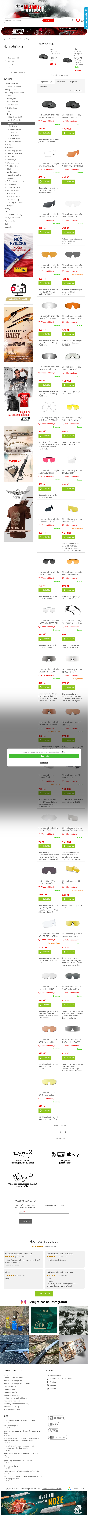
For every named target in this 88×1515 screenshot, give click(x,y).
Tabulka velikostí (10, 1386)
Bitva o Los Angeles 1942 (13, 1426)
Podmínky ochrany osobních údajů (17, 1404)
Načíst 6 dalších (61, 1126)
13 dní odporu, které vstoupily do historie (19, 1420)
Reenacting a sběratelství (14, 93)
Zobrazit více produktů (59, 75)
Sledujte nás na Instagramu (47, 1302)
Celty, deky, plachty (14, 151)
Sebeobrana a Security (13, 215)
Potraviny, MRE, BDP (14, 202)
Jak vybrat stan (9, 1389)
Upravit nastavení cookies (52, 1489)
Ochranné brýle (14, 138)
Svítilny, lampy (12, 108)
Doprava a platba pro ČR (13, 1380)
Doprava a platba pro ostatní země (17, 1383)
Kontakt (6, 1375)
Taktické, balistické (15, 117)
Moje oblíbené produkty (13, 1409)
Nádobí (10, 147)
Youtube (53, 1389)
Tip (10, 64)
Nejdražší (73, 82)
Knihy (7, 224)
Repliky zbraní (10, 89)
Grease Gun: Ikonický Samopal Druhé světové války (21, 1454)
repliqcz (53, 1385)
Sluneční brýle (13, 135)
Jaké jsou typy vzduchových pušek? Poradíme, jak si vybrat (22, 1432)
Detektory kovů (12, 105)
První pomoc (11, 184)
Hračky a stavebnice (12, 218)
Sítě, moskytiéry (13, 163)
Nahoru (61, 1138)
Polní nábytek (12, 160)
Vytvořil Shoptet (79, 1488)
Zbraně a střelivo (11, 83)
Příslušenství (12, 126)
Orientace (11, 178)
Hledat (48, 21)
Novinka (12, 61)
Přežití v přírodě (13, 166)
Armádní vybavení (14, 141)
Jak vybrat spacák (10, 1392)
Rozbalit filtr (17, 72)
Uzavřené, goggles (15, 120)
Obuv (7, 212)
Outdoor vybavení (11, 102)
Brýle (9, 114)
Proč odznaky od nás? (12, 1401)
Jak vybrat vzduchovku (12, 1395)
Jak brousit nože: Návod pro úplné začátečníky (21, 1471)
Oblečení (8, 96)
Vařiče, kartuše (12, 172)
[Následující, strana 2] (61, 1132)
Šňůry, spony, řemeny (15, 181)
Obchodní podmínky (11, 1407)
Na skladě (13, 58)
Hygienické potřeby (14, 175)
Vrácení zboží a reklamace (13, 1378)
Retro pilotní (12, 132)
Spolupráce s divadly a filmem (15, 1398)
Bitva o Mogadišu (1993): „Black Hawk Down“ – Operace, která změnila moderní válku (21, 1439)
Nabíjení (10, 206)
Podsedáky (11, 193)
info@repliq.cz (55, 1375)
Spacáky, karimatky (14, 154)
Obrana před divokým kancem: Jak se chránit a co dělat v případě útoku (22, 1477)
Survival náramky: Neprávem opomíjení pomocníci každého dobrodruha (19, 1447)
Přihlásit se (26, 1221)
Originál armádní (14, 129)
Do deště (10, 157)
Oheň (9, 169)
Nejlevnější (61, 82)
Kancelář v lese (13, 190)
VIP (10, 67)
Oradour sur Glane (11, 1466)
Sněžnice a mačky (14, 196)
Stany (9, 144)
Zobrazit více (44, 1293)
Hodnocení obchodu (44, 1241)
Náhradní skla (13, 123)
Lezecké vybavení (13, 187)
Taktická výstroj (10, 99)
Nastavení (44, 762)
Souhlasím (45, 756)
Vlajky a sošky (10, 221)
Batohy (7, 209)
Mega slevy (9, 227)
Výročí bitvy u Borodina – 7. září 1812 (18, 1461)
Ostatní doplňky (13, 199)
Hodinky (10, 111)
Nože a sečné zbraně (13, 86)
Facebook (53, 1382)
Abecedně (43, 86)
